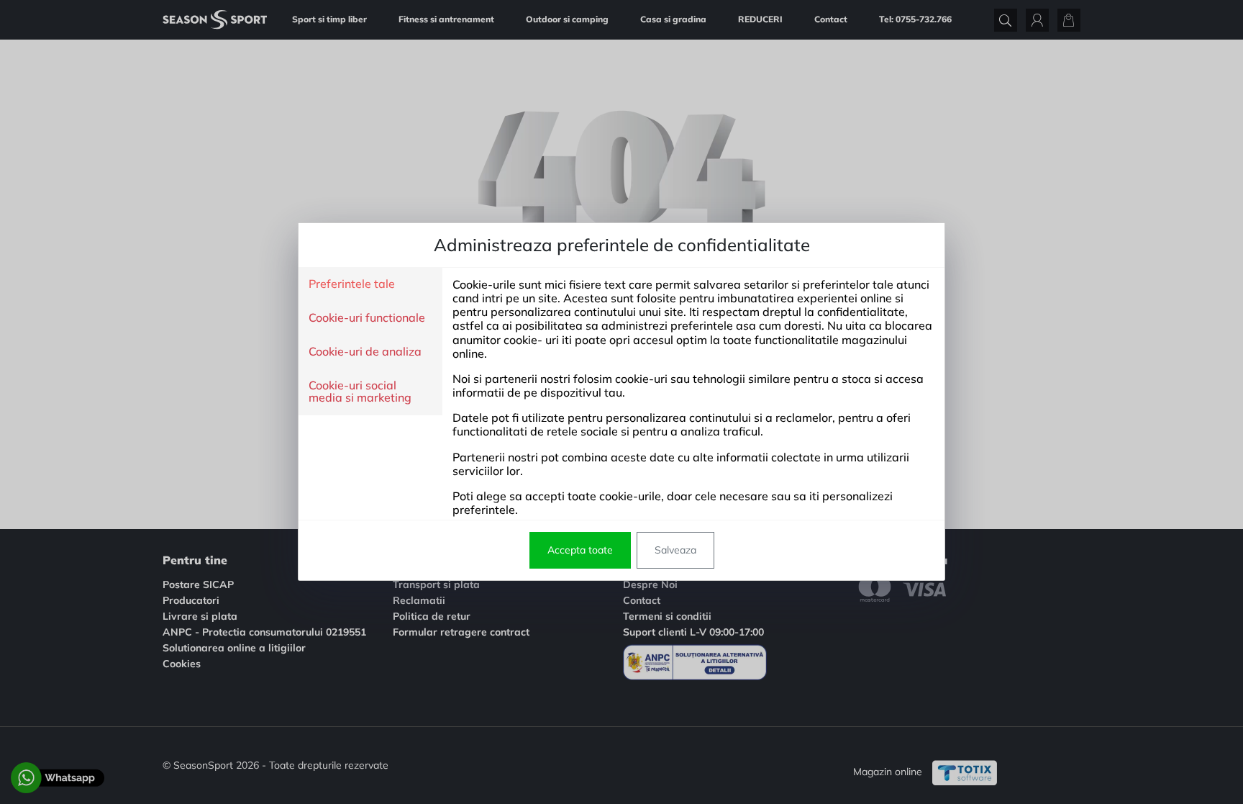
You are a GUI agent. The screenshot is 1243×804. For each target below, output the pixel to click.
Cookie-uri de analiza (365, 351)
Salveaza (675, 549)
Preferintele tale (352, 284)
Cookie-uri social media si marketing (360, 392)
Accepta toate (580, 549)
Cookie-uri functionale (367, 318)
